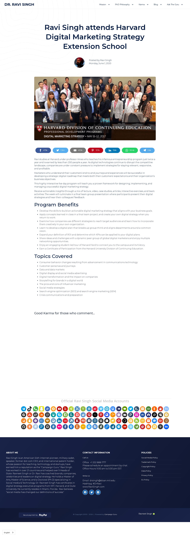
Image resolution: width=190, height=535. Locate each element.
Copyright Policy (148, 466)
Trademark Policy (148, 462)
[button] (104, 4)
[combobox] (9, 532)
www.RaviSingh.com (94, 487)
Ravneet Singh (145, 514)
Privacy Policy (147, 475)
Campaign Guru (110, 514)
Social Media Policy (149, 458)
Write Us (86, 476)
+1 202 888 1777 (98, 462)
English (7, 533)
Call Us (85, 458)
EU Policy (145, 480)
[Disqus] (95, 351)
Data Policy (146, 471)
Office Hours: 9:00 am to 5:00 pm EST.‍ (102, 468)
